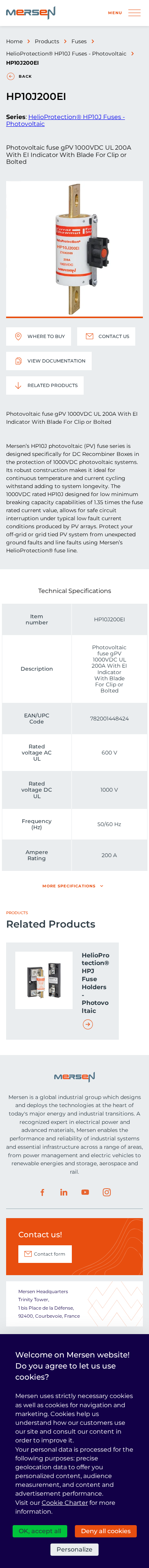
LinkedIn (63, 1192)
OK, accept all (40, 1531)
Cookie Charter (65, 1502)
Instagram (106, 1192)
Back (25, 76)
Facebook (42, 1192)
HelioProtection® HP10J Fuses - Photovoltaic (66, 54)
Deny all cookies (106, 1531)
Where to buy (46, 336)
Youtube (85, 1192)
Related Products (53, 385)
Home (14, 41)
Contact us (114, 336)
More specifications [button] (69, 886)
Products (47, 41)
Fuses (79, 41)
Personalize (74, 1549)
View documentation (57, 361)
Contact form (49, 1254)
